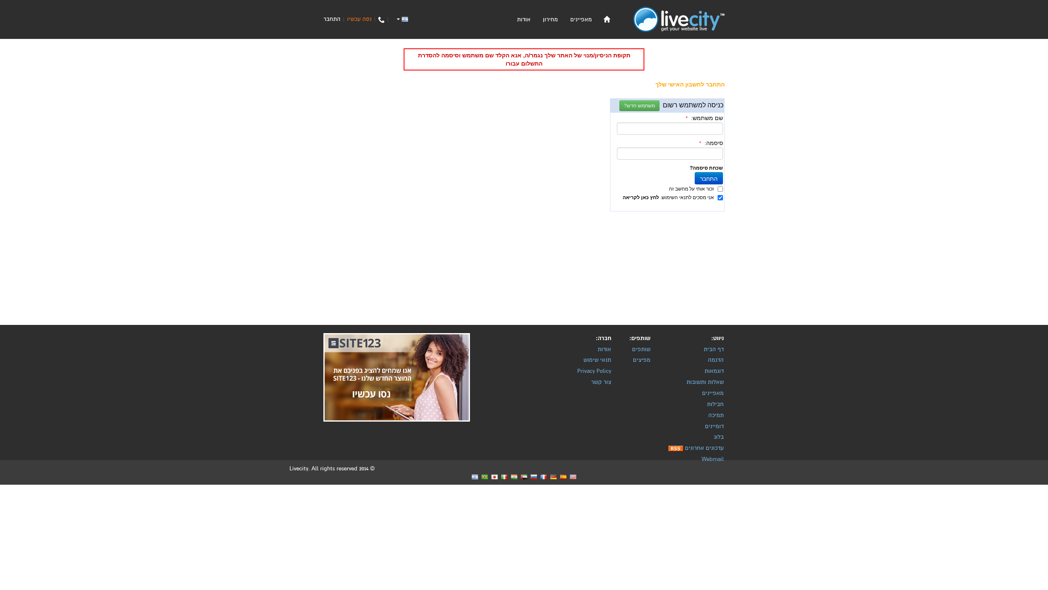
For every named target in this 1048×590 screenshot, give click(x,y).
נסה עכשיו (359, 19)
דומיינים (714, 426)
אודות (524, 19)
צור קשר (601, 382)
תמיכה (716, 415)
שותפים (641, 349)
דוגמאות (714, 371)
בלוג (719, 436)
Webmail (713, 459)
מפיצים (641, 359)
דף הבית (714, 349)
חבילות (715, 404)
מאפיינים (581, 19)
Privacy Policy (594, 371)
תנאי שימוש (597, 359)
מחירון (550, 19)
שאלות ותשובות (705, 382)
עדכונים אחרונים (704, 448)
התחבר (332, 19)
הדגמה (716, 359)
